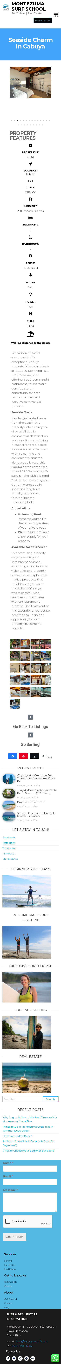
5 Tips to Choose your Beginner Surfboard (28, 1150)
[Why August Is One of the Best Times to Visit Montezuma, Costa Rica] (8, 778)
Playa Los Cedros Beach (31, 802)
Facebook (8, 837)
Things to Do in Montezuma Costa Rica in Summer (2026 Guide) (37, 792)
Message (10, 1190)
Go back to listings (30, 726)
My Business (10, 858)
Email (8, 1176)
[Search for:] (30, 1099)
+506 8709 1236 (22, 1346)
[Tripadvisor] (32, 1358)
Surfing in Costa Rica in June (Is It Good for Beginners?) (36, 815)
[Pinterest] (26, 1358)
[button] (13, 95)
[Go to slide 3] (17, 120)
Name (8, 1163)
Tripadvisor (9, 848)
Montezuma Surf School (29, 6)
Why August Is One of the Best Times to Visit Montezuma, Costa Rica (36, 778)
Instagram (8, 842)
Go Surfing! (30, 744)
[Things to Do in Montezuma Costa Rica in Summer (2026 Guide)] (8, 793)
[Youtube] (14, 1358)
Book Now (42, 21)
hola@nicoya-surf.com (32, 1341)
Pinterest (8, 853)
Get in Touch (15, 1236)
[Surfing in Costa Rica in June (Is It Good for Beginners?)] (8, 816)
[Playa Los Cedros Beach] (8, 805)
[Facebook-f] (8, 1358)
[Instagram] (20, 1358)
